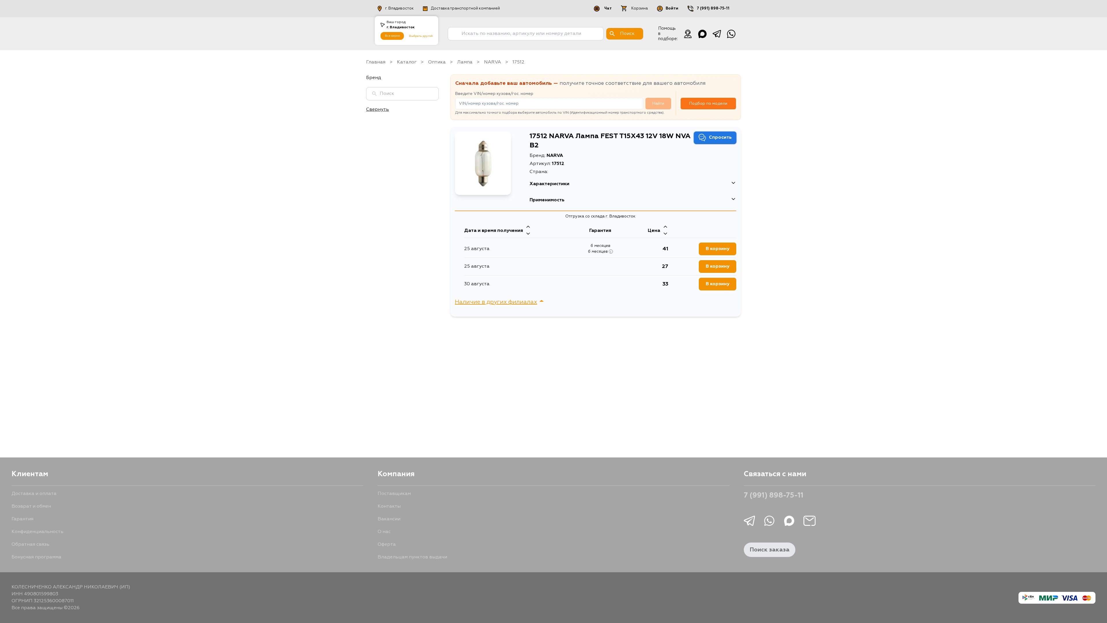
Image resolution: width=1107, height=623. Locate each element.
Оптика (437, 62)
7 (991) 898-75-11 (713, 8)
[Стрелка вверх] (528, 227)
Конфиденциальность (37, 532)
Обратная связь (30, 544)
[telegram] (716, 34)
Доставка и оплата (34, 493)
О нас (384, 532)
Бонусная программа (36, 557)
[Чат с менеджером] (688, 34)
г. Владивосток (399, 8)
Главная (375, 62)
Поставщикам (394, 493)
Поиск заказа (770, 550)
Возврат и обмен (31, 506)
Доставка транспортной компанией (465, 8)
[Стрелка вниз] (528, 234)
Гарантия (22, 519)
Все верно (392, 35)
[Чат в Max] (702, 34)
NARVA (492, 62)
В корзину (717, 249)
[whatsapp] (731, 34)
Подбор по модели (708, 104)
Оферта (387, 544)
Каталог (407, 62)
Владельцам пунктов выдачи (412, 557)
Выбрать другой (421, 36)
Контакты (389, 506)
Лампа (464, 62)
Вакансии (389, 519)
